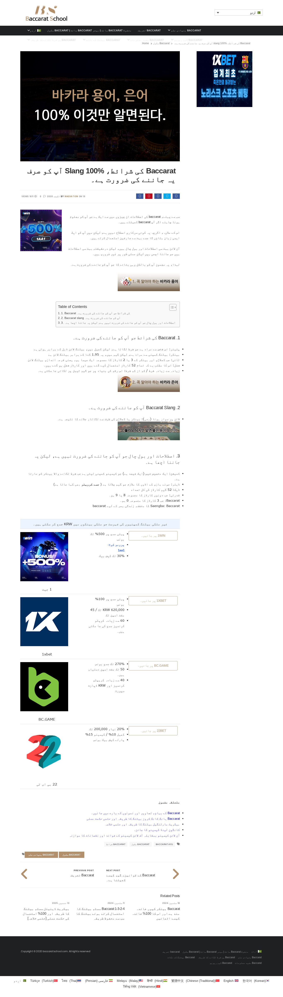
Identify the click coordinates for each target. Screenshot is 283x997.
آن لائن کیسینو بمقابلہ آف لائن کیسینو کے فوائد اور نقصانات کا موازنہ (124, 835)
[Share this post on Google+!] (158, 196)
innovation (71, 196)
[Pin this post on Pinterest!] (148, 196)
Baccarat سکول (161, 43)
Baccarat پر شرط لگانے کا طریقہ (216, 957)
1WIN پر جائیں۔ (153, 535)
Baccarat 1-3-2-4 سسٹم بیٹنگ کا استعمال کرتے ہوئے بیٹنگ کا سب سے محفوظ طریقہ (100, 913)
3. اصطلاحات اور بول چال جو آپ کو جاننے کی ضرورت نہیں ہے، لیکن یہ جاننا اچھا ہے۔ (118, 322)
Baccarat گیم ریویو (221, 963)
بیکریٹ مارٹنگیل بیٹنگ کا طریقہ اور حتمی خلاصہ (142, 824)
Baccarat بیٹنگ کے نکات (181, 957)
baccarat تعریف (149, 30)
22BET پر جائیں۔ (153, 730)
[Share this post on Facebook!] (176, 196)
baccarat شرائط (115, 844)
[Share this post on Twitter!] (167, 196)
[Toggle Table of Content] (170, 307)
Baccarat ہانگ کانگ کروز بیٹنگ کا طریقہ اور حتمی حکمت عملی (133, 818)
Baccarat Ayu (164, 844)
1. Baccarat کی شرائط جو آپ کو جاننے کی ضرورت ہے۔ (95, 313)
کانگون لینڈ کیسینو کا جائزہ (157, 830)
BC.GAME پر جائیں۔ (153, 665)
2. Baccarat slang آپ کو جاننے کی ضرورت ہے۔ (90, 318)
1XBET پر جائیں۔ (153, 600)
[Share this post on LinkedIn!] (139, 196)
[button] (239, 13)
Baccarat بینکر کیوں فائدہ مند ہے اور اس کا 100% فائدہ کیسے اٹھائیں (156, 913)
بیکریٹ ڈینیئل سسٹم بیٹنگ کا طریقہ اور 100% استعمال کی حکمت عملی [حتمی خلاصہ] (46, 913)
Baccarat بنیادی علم (185, 30)
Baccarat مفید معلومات (248, 963)
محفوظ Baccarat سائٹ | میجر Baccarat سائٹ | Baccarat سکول (89, 30)
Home (145, 43)
